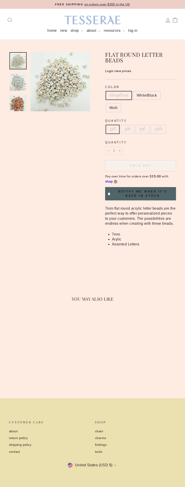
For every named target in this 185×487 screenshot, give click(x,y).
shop (75, 30)
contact (14, 451)
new (63, 30)
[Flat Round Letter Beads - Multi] (34, 371)
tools (98, 451)
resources (112, 30)
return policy (18, 438)
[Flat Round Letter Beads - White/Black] (28, 371)
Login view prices (118, 71)
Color (112, 87)
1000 (158, 129)
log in (132, 30)
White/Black (147, 95)
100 (112, 129)
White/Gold (118, 95)
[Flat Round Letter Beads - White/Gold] (22, 371)
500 (142, 129)
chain (99, 431)
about (92, 30)
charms (100, 438)
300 (127, 129)
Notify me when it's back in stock (142, 193)
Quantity (116, 120)
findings (101, 444)
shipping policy (20, 444)
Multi (113, 108)
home (52, 30)
